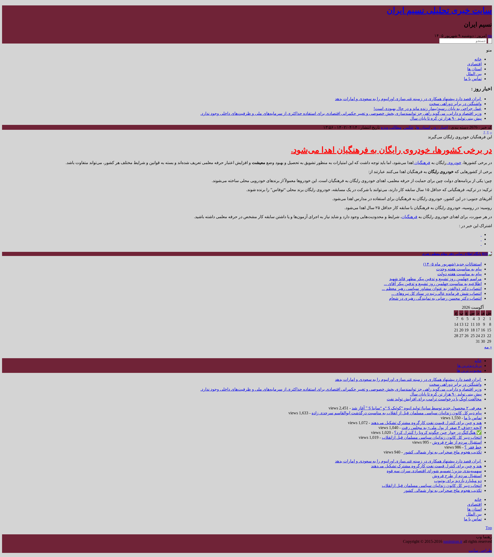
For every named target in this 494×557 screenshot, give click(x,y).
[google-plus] (481, 239)
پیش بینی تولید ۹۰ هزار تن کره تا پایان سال (446, 118)
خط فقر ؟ (473, 447)
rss (490, 35)
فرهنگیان (421, 162)
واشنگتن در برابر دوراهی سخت (455, 103)
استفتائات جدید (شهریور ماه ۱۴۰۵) (452, 264)
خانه (478, 59)
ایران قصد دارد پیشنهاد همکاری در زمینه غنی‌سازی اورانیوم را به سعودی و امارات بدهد (408, 99)
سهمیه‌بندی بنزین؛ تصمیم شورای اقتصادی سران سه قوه (434, 471)
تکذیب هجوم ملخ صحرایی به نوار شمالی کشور (443, 452)
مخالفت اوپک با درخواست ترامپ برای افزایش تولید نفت (434, 399)
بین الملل (474, 74)
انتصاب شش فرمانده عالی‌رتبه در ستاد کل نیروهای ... (436, 293)
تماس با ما (473, 78)
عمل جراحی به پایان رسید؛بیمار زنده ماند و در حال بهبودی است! (428, 108)
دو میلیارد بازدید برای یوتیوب (458, 480)
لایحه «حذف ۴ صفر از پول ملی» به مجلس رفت (442, 427)
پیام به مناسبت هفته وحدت (459, 269)
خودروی (453, 162)
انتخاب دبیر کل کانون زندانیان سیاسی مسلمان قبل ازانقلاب (432, 437)
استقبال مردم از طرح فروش (457, 442)
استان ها (474, 69)
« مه (488, 347)
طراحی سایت (480, 550)
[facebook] (481, 234)
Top (489, 528)
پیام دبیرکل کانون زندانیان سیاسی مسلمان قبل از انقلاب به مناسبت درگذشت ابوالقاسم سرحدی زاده (397, 413)
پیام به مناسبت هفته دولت (459, 274)
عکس (409, 127)
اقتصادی (474, 64)
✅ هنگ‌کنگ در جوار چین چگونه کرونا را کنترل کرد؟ (438, 432)
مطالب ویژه (391, 127)
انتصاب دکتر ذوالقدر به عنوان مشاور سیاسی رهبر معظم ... (432, 288)
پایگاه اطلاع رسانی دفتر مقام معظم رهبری (451, 254)
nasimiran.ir (452, 541)
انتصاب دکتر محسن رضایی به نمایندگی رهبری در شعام (435, 298)
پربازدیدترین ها (469, 365)
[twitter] (481, 244)
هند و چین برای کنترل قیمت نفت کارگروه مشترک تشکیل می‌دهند (426, 423)
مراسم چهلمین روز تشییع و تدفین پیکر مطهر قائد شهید (435, 279)
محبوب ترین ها (469, 370)
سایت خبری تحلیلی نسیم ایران (439, 10)
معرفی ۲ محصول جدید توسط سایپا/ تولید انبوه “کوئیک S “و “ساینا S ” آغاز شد (417, 408)
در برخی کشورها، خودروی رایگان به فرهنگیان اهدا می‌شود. (391, 150)
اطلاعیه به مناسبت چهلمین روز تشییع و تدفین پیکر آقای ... (433, 283)
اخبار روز (440, 127)
